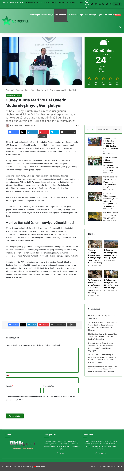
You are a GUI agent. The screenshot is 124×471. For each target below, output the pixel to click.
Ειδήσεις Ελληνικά (95, 15)
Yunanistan (61, 15)
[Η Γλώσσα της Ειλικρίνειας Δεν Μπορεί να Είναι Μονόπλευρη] (111, 274)
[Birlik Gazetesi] (15, 20)
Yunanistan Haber (22, 90)
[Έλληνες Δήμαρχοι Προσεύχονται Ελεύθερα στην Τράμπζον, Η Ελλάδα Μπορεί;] (95, 244)
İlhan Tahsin (14, 126)
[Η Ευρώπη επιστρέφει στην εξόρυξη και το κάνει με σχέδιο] (111, 244)
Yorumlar (116, 129)
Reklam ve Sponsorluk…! (68, 2)
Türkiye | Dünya (76, 15)
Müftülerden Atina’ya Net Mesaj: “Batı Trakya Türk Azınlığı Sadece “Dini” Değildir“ (102, 336)
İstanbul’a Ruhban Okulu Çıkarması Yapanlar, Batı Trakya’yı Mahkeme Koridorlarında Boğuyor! (101, 345)
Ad (7, 376)
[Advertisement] (42, 299)
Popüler (90, 129)
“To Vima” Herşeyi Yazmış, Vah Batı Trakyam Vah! (110, 215)
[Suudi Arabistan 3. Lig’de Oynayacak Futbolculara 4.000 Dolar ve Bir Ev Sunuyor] (95, 160)
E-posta (9, 386)
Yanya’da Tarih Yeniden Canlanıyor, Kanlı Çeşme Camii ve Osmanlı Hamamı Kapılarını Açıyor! (103, 324)
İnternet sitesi (48, 386)
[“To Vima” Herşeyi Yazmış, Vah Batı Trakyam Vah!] (95, 216)
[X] (60, 453)
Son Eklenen (102, 129)
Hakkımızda (30, 2)
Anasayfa (36, 15)
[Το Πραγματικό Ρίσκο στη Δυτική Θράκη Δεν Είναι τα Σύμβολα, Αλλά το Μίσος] (95, 274)
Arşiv (81, 2)
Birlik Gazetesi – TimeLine (46, 2)
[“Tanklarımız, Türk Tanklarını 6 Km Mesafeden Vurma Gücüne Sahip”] (95, 180)
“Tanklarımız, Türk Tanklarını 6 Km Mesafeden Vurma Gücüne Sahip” (110, 182)
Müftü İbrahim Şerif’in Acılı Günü (100, 316)
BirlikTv (113, 15)
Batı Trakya (48, 15)
